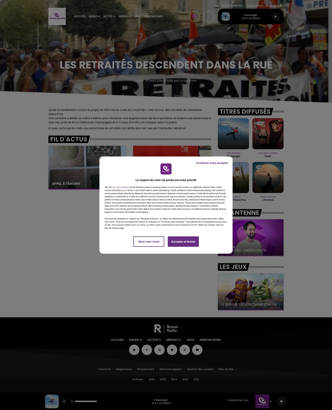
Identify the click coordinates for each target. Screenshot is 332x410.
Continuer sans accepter (212, 163)
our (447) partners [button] (120, 187)
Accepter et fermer (183, 241)
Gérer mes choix (148, 241)
